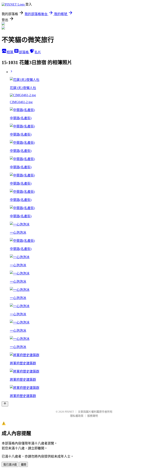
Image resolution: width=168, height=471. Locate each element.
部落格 (24, 52)
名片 (37, 52)
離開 (23, 464)
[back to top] (5, 403)
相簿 (10, 52)
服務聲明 (92, 415)
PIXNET (69, 411)
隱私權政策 (76, 415)
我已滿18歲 (10, 464)
